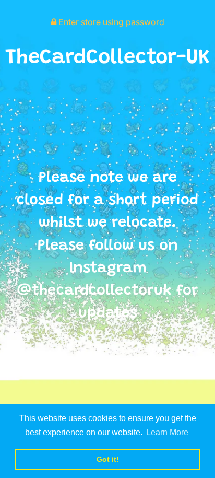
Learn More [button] (167, 432)
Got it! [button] (108, 459)
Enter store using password (110, 22)
